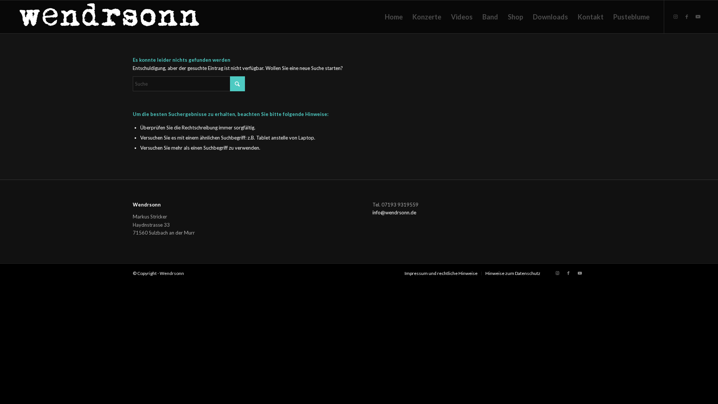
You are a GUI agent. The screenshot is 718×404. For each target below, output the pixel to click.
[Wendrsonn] (110, 16)
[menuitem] (394, 16)
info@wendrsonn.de (394, 212)
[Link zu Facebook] (687, 16)
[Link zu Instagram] (675, 16)
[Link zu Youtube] (698, 16)
